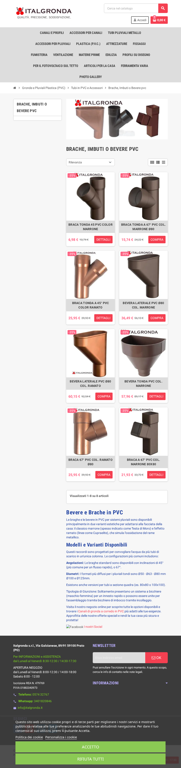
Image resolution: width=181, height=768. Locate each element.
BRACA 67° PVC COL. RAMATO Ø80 (90, 462)
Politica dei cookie (29, 737)
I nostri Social (93, 626)
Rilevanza (75, 162)
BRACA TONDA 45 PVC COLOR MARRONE (90, 227)
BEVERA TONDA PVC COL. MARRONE (143, 384)
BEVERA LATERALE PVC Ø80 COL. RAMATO (90, 384)
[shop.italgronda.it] (44, 13)
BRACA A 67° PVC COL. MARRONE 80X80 (143, 462)
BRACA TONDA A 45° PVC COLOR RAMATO (90, 305)
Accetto (90, 747)
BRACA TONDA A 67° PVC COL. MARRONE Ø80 (143, 227)
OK (158, 657)
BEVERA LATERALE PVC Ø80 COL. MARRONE (143, 305)
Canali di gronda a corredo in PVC (101, 611)
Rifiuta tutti (90, 759)
